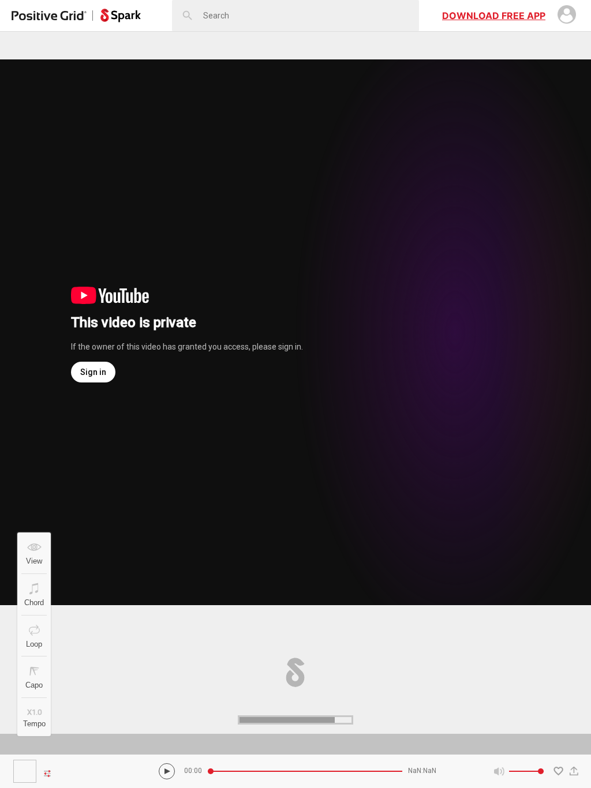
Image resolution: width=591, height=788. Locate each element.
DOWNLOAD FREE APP (493, 15)
